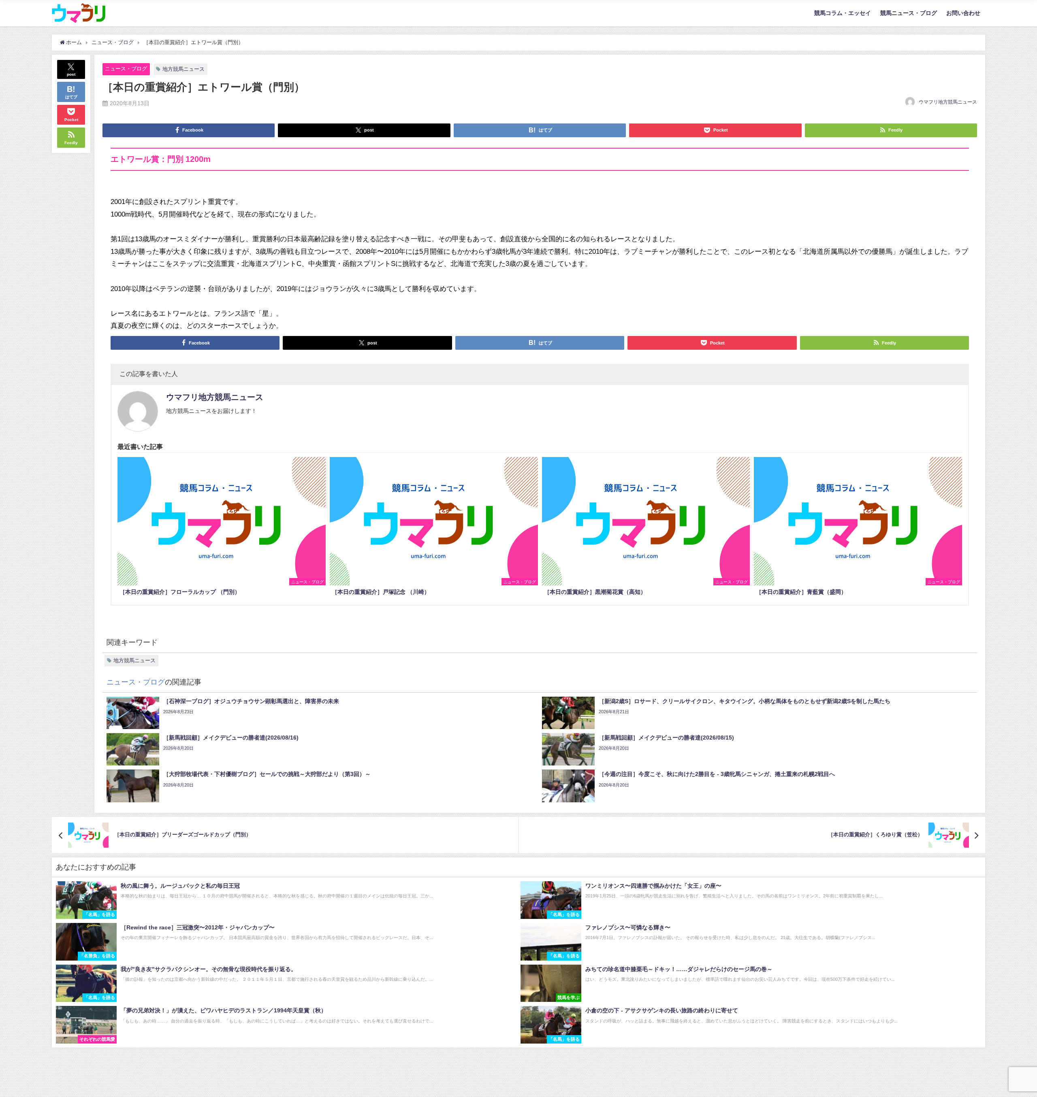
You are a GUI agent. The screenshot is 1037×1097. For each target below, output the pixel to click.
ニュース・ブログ (126, 68)
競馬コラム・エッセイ (842, 13)
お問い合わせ (963, 13)
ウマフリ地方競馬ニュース (948, 102)
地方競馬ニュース (183, 69)
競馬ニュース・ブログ (908, 13)
